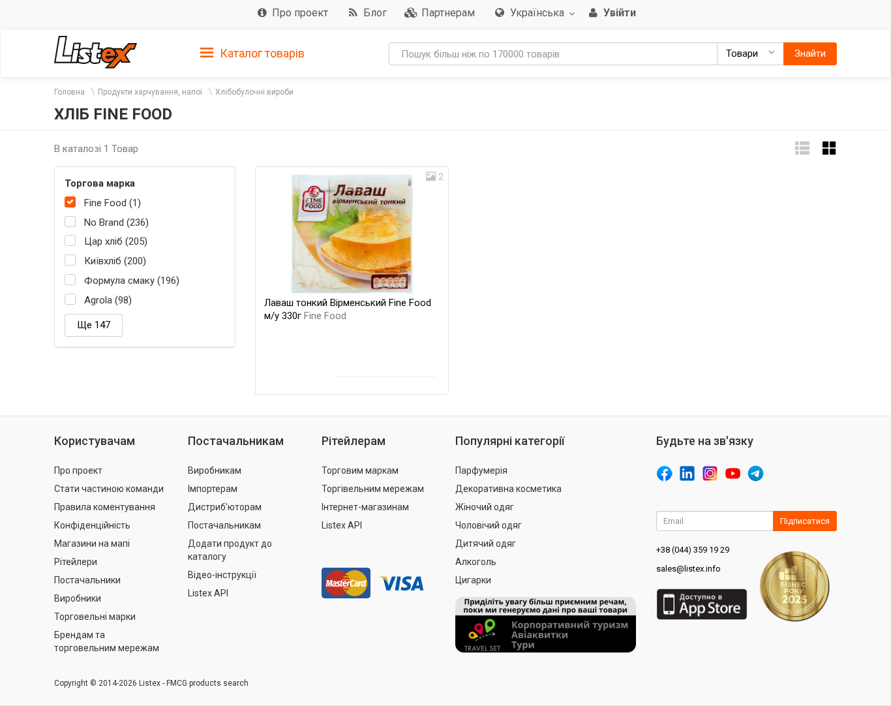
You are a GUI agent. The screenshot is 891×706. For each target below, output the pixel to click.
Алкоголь (475, 562)
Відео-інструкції (222, 575)
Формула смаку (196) (131, 280)
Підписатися (805, 521)
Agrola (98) (108, 300)
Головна (69, 92)
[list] (802, 148)
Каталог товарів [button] (261, 53)
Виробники (77, 598)
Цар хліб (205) (115, 241)
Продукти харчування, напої (150, 92)
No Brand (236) (116, 222)
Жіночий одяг (484, 507)
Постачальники (87, 580)
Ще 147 (93, 325)
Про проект (78, 470)
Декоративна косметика (508, 488)
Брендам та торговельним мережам (106, 641)
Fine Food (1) (112, 203)
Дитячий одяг (485, 543)
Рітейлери (75, 562)
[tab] (252, 52)
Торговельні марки (95, 616)
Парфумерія (481, 470)
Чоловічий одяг (488, 525)
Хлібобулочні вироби (254, 92)
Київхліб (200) (115, 261)
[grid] (829, 148)
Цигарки (473, 580)
